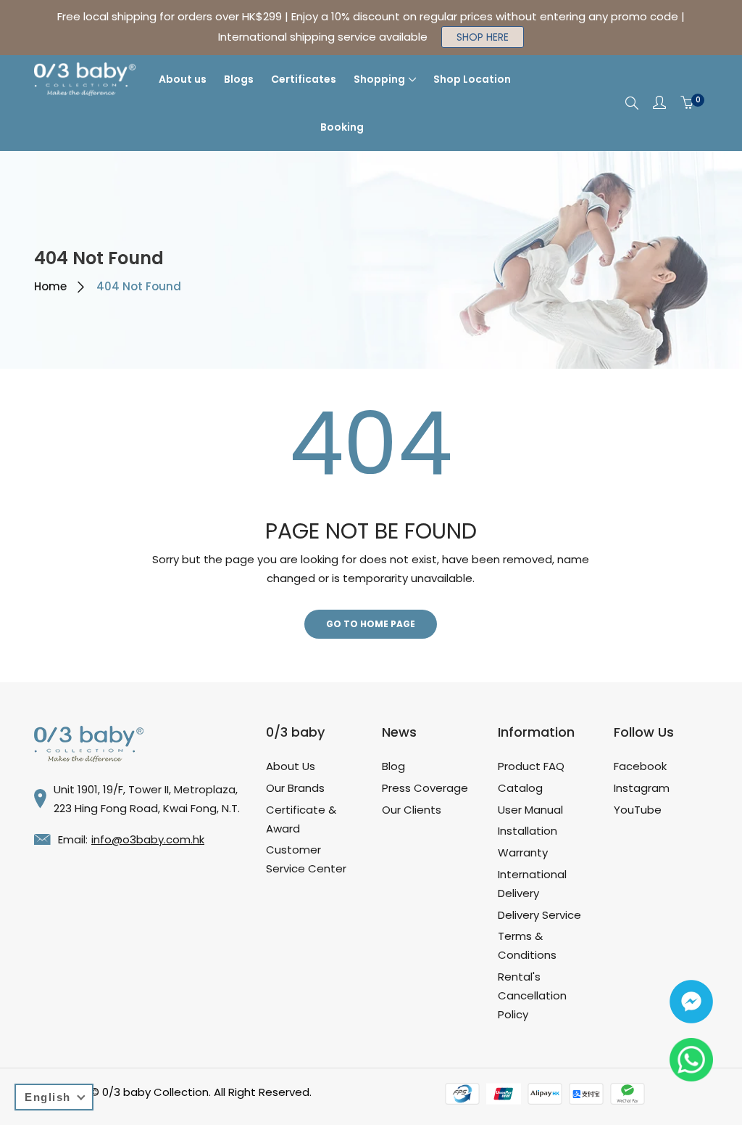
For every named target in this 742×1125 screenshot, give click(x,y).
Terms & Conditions (527, 945)
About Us (290, 766)
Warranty (523, 852)
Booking (342, 127)
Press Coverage (425, 787)
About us (183, 79)
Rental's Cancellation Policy (532, 995)
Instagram (642, 787)
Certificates (303, 79)
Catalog (520, 787)
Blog (393, 766)
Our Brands (295, 787)
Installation (527, 830)
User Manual (530, 809)
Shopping (379, 79)
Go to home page (370, 624)
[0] (686, 103)
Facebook (640, 766)
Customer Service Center (306, 859)
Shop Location (472, 79)
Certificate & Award (301, 819)
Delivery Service (539, 914)
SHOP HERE (483, 37)
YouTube (638, 809)
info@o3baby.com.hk (147, 839)
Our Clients (411, 809)
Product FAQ (531, 766)
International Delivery (532, 884)
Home (50, 286)
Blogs (239, 79)
